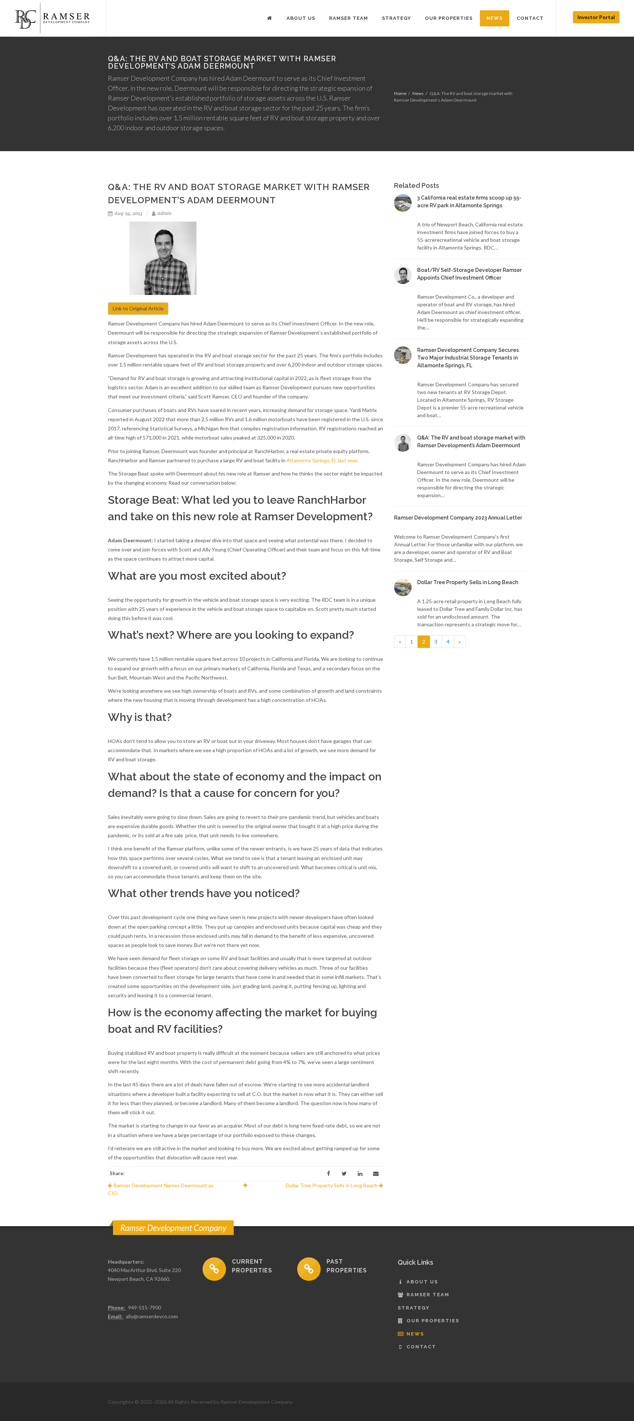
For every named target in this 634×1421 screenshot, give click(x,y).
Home (400, 93)
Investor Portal (596, 17)
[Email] (375, 1173)
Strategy (414, 1308)
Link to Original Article (138, 308)
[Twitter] (344, 1173)
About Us (422, 1282)
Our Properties (433, 1320)
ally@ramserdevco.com (152, 1316)
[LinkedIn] (360, 1173)
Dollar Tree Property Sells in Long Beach (332, 1185)
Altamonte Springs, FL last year (322, 460)
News (418, 93)
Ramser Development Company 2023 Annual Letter (458, 518)
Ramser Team (428, 1294)
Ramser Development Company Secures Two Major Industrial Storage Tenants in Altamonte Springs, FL (468, 357)
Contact (421, 1346)
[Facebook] (328, 1173)
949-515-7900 (144, 1307)
